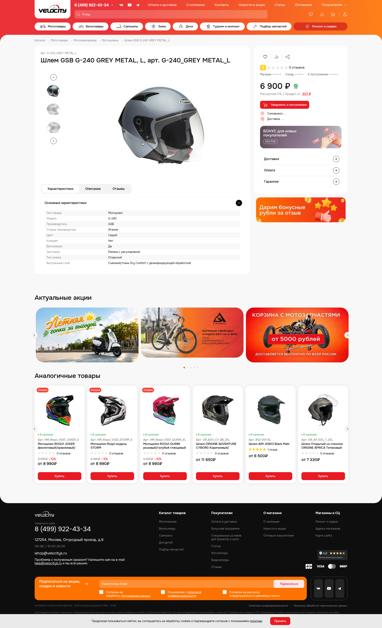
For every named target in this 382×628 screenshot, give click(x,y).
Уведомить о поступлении (289, 105)
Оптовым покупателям (278, 535)
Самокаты (165, 535)
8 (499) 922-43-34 (91, 5)
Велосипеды (167, 528)
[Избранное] (311, 14)
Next (347, 335)
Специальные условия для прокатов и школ (226, 537)
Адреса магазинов (328, 528)
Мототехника (167, 521)
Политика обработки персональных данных (320, 605)
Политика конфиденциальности (268, 605)
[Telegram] (138, 5)
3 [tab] (191, 367)
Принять (280, 621)
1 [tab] (184, 367)
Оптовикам (303, 5)
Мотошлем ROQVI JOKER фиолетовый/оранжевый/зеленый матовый (56, 446)
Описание (93, 189)
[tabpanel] (87, 335)
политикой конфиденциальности (184, 594)
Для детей (165, 542)
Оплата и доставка (162, 5)
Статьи (280, 5)
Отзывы (119, 189)
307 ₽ (306, 94)
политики (256, 621)
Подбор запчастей (171, 549)
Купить (59, 476)
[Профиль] (343, 14)
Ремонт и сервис (327, 521)
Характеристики (60, 189)
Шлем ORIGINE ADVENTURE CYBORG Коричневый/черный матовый (216, 446)
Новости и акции (252, 5)
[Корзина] (333, 14)
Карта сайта (324, 535)
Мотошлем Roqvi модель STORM (109, 446)
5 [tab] (197, 367)
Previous (34, 335)
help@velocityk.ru (48, 563)
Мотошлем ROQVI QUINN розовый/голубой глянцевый (164, 446)
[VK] (121, 5)
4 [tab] (194, 367)
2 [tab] (187, 367)
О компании (195, 5)
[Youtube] (130, 5)
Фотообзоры (219, 553)
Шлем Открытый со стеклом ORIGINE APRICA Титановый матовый (322, 446)
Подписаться (289, 584)
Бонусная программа (225, 528)
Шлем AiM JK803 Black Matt (269, 444)
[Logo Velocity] (52, 9)
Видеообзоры (220, 560)
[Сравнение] (322, 14)
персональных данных (135, 596)
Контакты (222, 5)
